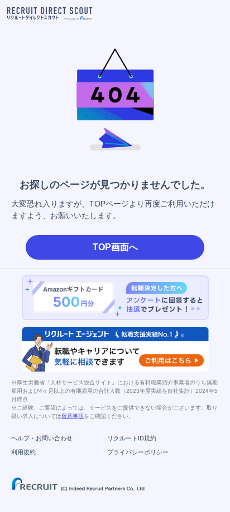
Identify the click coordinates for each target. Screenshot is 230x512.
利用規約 (23, 452)
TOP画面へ (115, 247)
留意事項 (72, 416)
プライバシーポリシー (138, 452)
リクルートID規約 (131, 438)
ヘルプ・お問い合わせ (42, 438)
